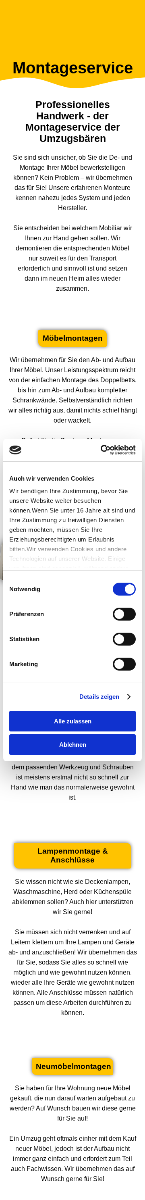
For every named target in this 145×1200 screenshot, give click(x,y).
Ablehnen (72, 744)
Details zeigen (99, 696)
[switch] (124, 614)
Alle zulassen (72, 721)
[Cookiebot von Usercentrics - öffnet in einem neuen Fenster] (102, 450)
